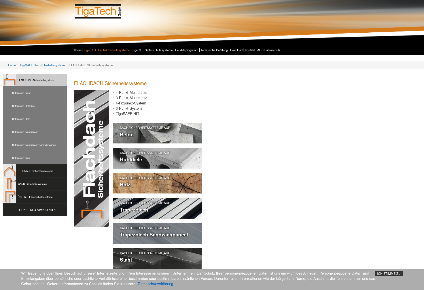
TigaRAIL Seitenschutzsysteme (152, 50)
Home (77, 50)
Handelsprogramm (186, 50)
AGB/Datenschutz (268, 50)
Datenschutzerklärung (155, 283)
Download (236, 50)
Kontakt (250, 50)
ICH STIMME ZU (389, 273)
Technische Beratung (214, 50)
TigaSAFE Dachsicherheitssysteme (107, 50)
